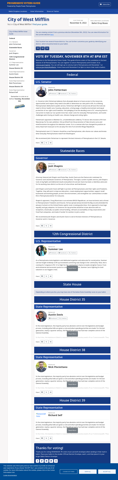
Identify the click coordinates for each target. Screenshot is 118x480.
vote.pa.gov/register (43, 65)
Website (53, 94)
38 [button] (42, 48)
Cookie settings (68, 472)
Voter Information (37, 11)
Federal (12, 38)
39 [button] (47, 48)
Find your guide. (40, 24)
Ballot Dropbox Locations (18, 11)
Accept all (107, 472)
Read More (72, 268)
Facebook (63, 94)
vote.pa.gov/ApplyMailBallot (46, 67)
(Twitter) (73, 94)
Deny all (88, 472)
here (51, 34)
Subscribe (106, 4)
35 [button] (38, 48)
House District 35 (16, 68)
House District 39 (16, 86)
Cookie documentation (10, 475)
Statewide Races (15, 47)
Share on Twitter (53, 11)
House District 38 (16, 77)
